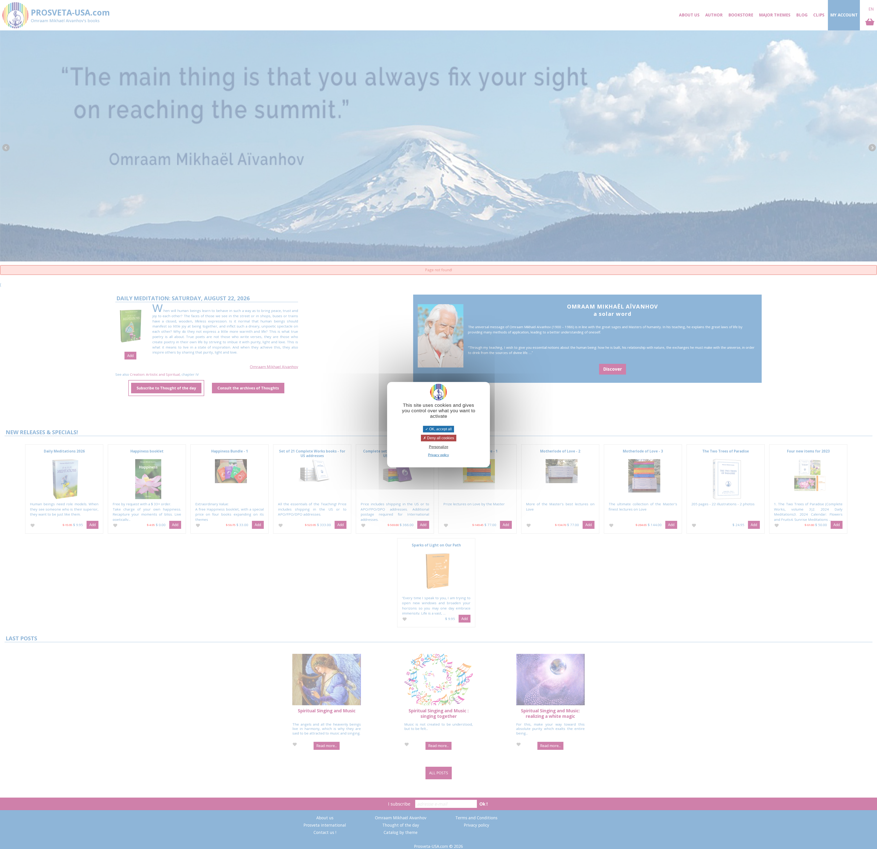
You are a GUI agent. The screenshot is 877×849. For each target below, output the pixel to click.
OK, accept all (440, 429)
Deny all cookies (440, 438)
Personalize (438, 447)
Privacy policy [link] (438, 455)
